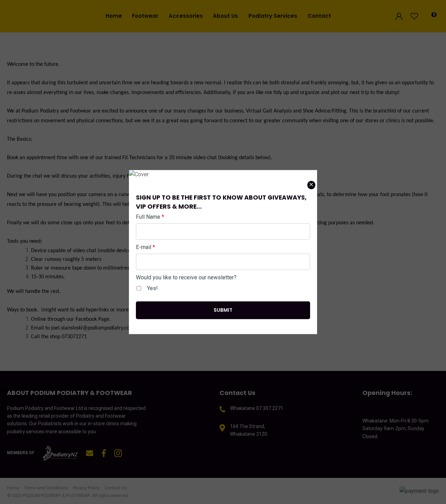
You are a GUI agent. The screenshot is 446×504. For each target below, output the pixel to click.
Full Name (150, 217)
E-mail (145, 247)
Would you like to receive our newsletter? (186, 277)
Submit (223, 310)
